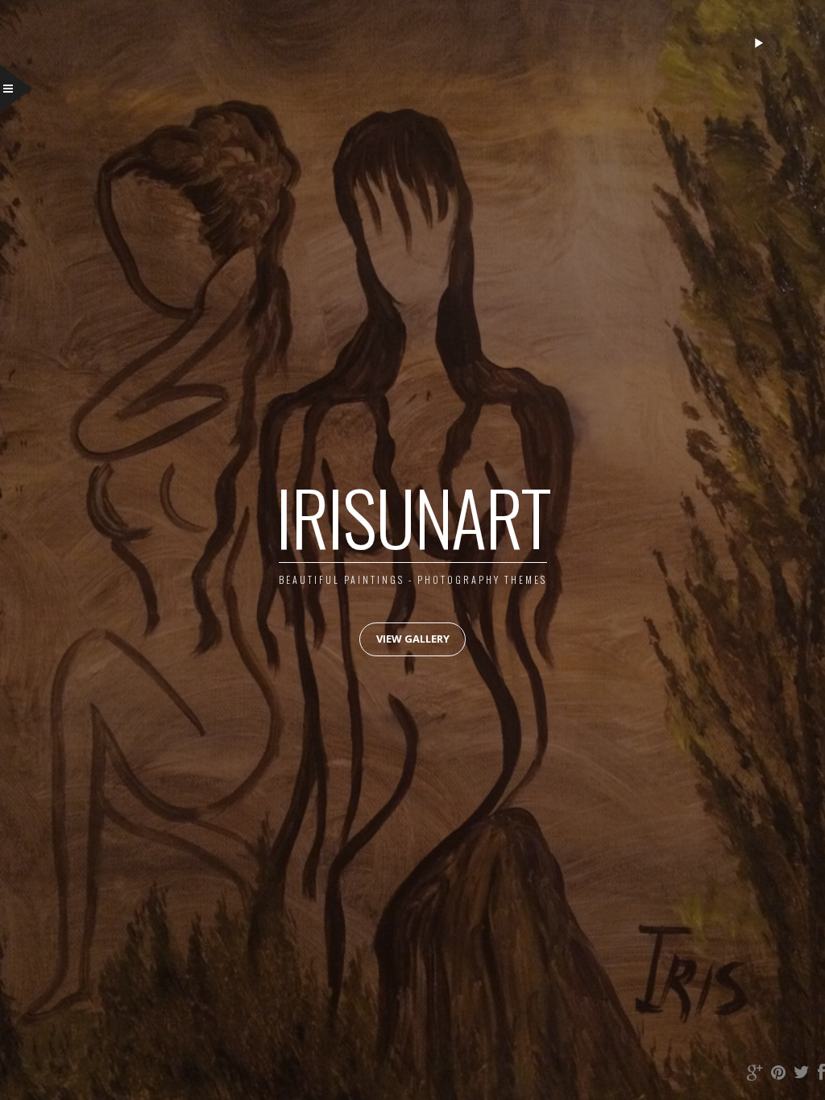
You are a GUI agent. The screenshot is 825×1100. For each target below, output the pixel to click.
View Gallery (413, 638)
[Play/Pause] (758, 42)
